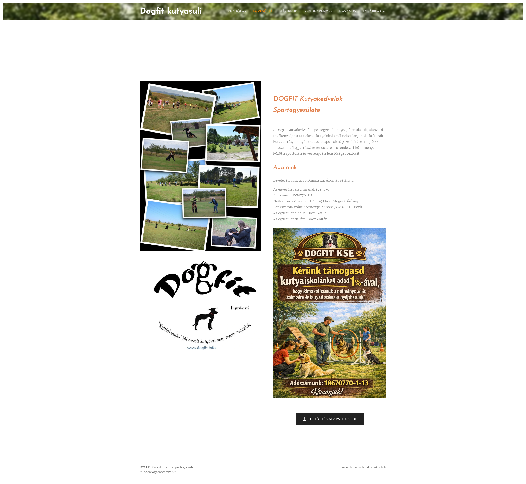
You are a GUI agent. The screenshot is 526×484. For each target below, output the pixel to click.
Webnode (364, 467)
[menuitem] (238, 12)
